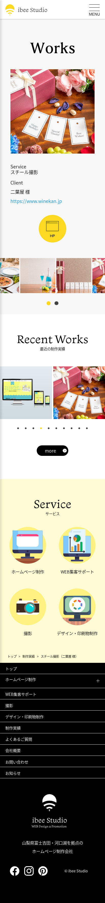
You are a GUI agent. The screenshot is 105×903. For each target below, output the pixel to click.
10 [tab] (86, 428)
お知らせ (13, 773)
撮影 (9, 705)
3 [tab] (33, 428)
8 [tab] (71, 428)
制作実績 (13, 728)
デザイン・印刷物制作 (24, 716)
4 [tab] (41, 428)
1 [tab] (18, 428)
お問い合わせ (16, 762)
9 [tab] (79, 428)
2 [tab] (25, 428)
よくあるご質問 (18, 739)
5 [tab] (48, 428)
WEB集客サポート (20, 694)
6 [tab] (56, 428)
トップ (11, 668)
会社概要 (13, 750)
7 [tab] (64, 428)
